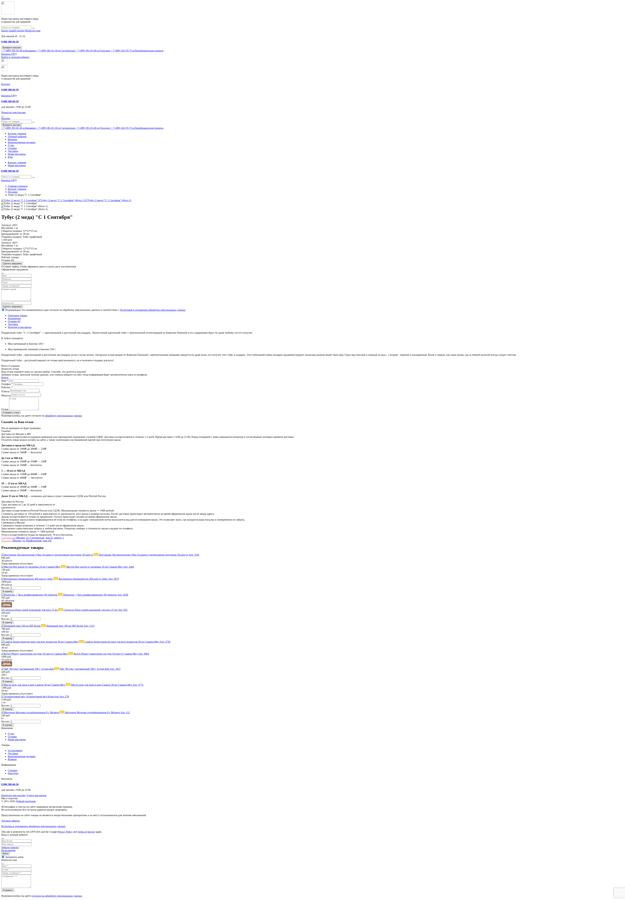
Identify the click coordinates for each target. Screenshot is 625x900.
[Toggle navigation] (2, 116)
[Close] (2, 838)
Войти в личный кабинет (15, 57)
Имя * (4, 380)
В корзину (7, 591)
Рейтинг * (7, 387)
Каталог (5, 84)
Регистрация (8, 850)
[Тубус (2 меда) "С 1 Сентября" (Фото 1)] (61, 200)
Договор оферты (10, 820)
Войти (4, 377)
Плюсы (5, 391)
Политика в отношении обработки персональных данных (33, 826)
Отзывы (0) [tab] (14, 321)
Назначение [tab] (14, 318)
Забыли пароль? (10, 847)
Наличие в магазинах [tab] (20, 327)
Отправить (8, 890)
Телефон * (7, 384)
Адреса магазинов (36, 795)
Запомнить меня (14, 857)
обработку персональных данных (63, 415)
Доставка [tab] (13, 324)
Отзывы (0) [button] (7, 260)
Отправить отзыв (11, 412)
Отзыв (4, 409)
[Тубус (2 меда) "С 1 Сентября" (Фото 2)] (108, 200)
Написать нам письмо (13, 795)
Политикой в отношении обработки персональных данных (153, 310)
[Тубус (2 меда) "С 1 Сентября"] (19, 200)
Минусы (6, 395)
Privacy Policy (65, 831)
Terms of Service (86, 831)
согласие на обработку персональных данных (57, 895)
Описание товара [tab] (17, 315)
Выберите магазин (12, 47)
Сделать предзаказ (12, 263)
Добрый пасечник (26, 801)
